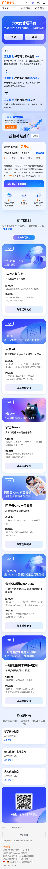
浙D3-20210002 (26, 859)
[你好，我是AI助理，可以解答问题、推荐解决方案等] (33, 3)
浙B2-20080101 (28, 856)
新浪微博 (15, 827)
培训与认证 (28, 840)
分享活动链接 (24, 309)
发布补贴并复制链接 (16, 183)
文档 (4, 840)
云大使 (5, 8)
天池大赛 (19, 840)
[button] (9, 249)
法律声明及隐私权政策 (11, 850)
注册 (34, 37)
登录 (13, 37)
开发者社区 (11, 840)
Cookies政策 (24, 850)
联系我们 (24, 834)
